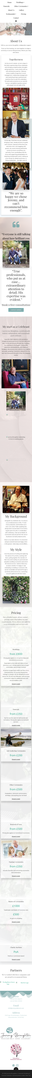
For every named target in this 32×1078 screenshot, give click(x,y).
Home (9, 2)
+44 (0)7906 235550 (16, 1001)
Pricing (23, 14)
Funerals (6, 6)
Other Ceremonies (20, 6)
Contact (16, 18)
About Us (11, 10)
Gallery (21, 10)
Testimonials (10, 14)
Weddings (19, 2)
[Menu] (16, 21)
